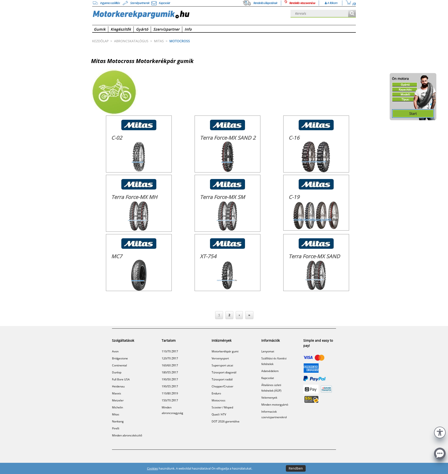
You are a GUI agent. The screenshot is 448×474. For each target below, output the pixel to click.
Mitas (115, 414)
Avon (115, 351)
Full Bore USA (121, 379)
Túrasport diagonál (224, 372)
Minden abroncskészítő (127, 435)
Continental (119, 365)
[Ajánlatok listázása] (352, 14)
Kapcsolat (267, 378)
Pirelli (115, 428)
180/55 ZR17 (170, 372)
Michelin (117, 407)
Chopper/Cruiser (222, 386)
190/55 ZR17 (170, 386)
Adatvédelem (270, 371)
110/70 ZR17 (170, 351)
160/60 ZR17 (170, 365)
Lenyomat (267, 351)
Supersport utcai (222, 365)
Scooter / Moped (222, 407)
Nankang (118, 421)
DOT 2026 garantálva (225, 421)
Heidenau (118, 386)
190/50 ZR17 (170, 379)
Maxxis (116, 393)
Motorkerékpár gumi (225, 351)
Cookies (152, 468)
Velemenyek (269, 398)
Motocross (218, 400)
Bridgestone (120, 358)
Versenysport (220, 358)
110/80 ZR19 (170, 393)
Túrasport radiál (222, 379)
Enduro (216, 393)
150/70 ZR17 (170, 400)
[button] (440, 431)
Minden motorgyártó (274, 405)
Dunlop (116, 372)
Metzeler (118, 400)
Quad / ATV (219, 414)
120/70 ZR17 (170, 358)
